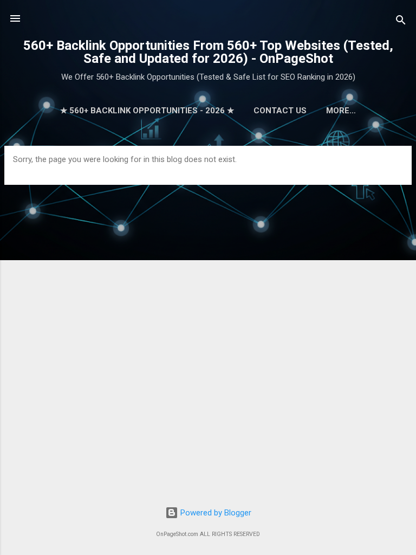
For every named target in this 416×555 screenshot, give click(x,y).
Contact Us (280, 110)
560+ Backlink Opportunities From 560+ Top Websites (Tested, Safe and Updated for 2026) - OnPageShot (208, 52)
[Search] (400, 21)
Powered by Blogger (214, 513)
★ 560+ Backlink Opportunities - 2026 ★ (147, 110)
